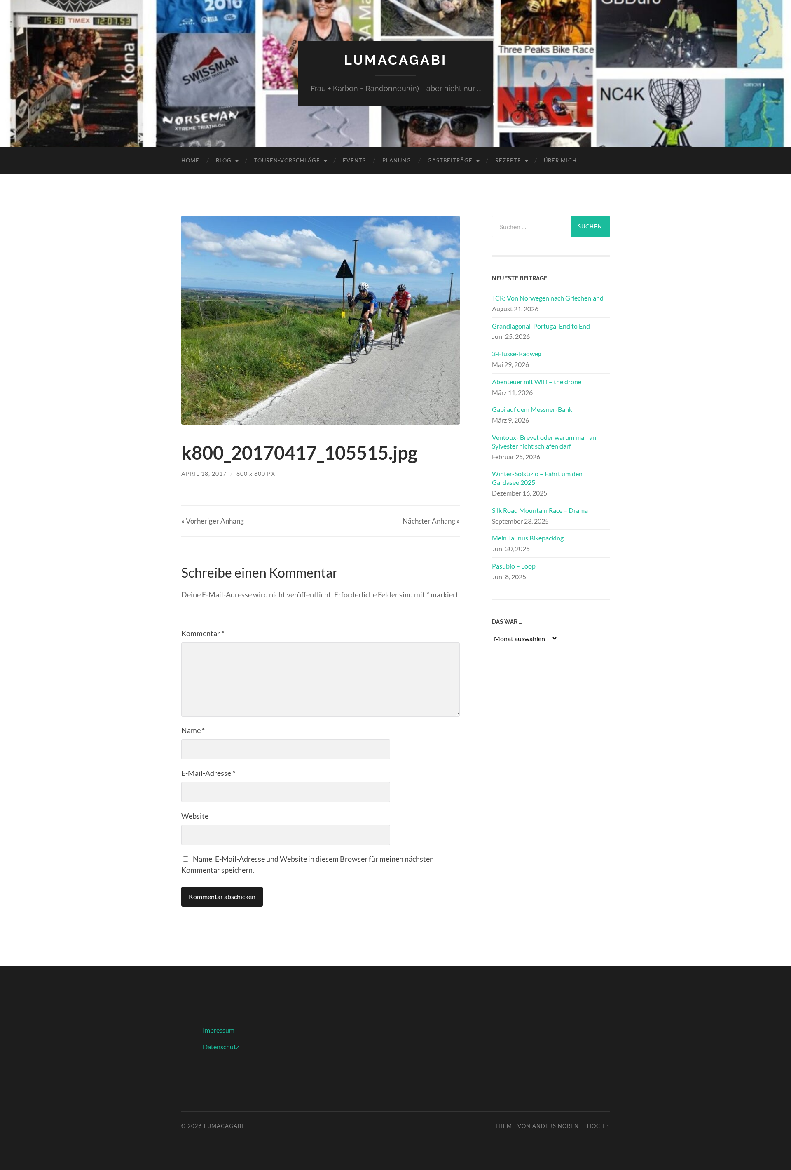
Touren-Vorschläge (287, 160)
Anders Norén (555, 1126)
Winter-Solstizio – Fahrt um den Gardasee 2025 (537, 478)
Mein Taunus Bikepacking (528, 538)
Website (194, 815)
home (190, 160)
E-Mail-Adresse (208, 773)
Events (354, 160)
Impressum (218, 1030)
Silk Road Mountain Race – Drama (540, 510)
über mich (560, 160)
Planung (396, 160)
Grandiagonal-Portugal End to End (541, 326)
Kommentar (202, 633)
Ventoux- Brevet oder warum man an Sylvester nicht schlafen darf (544, 441)
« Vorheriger (212, 521)
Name (193, 730)
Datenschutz (221, 1046)
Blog (224, 160)
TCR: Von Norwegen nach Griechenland (548, 298)
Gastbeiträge (450, 160)
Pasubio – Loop (514, 566)
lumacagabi (395, 60)
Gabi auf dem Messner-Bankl (533, 409)
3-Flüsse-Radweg (516, 353)
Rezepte (508, 160)
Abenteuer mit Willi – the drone (536, 381)
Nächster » (431, 521)
